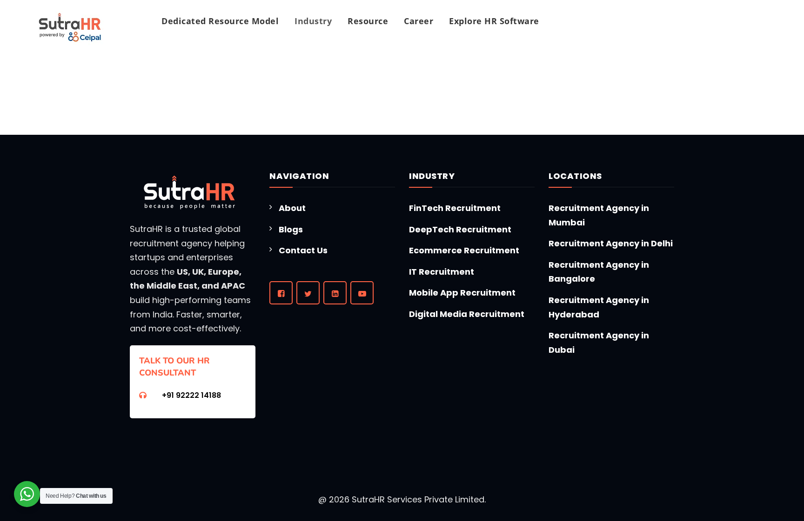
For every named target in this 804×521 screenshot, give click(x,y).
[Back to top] (657, 484)
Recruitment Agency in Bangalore (599, 272)
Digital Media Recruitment (466, 314)
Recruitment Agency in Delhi (611, 243)
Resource (368, 20)
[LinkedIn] (335, 292)
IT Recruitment (441, 271)
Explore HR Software (494, 20)
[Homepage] (70, 28)
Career (418, 20)
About (292, 208)
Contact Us (303, 250)
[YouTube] (362, 292)
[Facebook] (281, 292)
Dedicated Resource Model (220, 20)
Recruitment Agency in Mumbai (599, 215)
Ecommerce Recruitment (464, 250)
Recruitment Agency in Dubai (599, 343)
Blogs (291, 229)
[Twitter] (308, 292)
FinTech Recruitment (455, 208)
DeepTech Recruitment (460, 229)
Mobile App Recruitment (462, 292)
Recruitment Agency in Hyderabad (599, 307)
